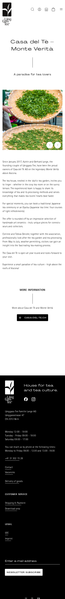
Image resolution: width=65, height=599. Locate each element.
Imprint (8, 539)
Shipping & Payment (15, 503)
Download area (12, 509)
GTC (7, 533)
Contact (9, 467)
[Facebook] (26, 399)
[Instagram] (33, 399)
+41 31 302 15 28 (14, 458)
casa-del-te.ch (35, 317)
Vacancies (10, 472)
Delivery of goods (14, 481)
